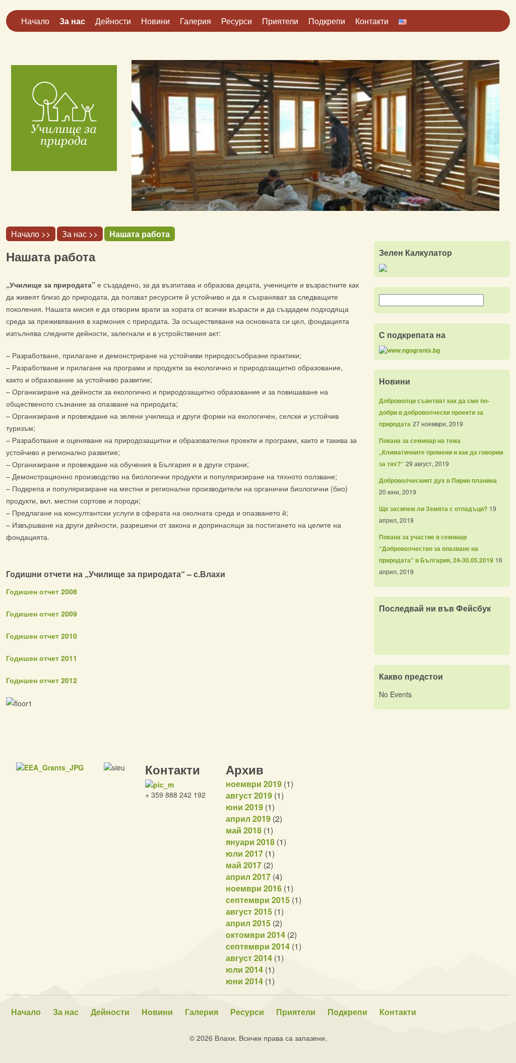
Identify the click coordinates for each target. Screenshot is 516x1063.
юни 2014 (244, 981)
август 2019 (249, 795)
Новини (155, 21)
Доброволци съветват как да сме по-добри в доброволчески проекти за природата (434, 412)
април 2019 (248, 818)
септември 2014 (258, 946)
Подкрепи (326, 21)
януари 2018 (250, 842)
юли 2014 (244, 969)
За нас (72, 21)
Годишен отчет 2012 (41, 680)
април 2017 (248, 876)
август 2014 (249, 958)
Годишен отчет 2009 (41, 613)
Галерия (195, 21)
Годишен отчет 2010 (41, 636)
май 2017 (244, 865)
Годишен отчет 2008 (41, 591)
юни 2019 (244, 807)
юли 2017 (244, 853)
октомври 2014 (255, 934)
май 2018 (244, 830)
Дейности (113, 21)
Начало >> (30, 234)
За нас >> (80, 234)
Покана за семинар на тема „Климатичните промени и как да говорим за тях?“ (441, 452)
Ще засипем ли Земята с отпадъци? (433, 508)
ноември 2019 (254, 784)
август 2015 (249, 911)
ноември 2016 (254, 888)
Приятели (280, 21)
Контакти (372, 21)
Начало (35, 21)
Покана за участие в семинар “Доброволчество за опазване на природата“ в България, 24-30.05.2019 (436, 548)
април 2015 (248, 923)
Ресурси (236, 21)
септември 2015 (258, 900)
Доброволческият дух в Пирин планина (438, 480)
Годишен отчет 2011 (41, 658)
